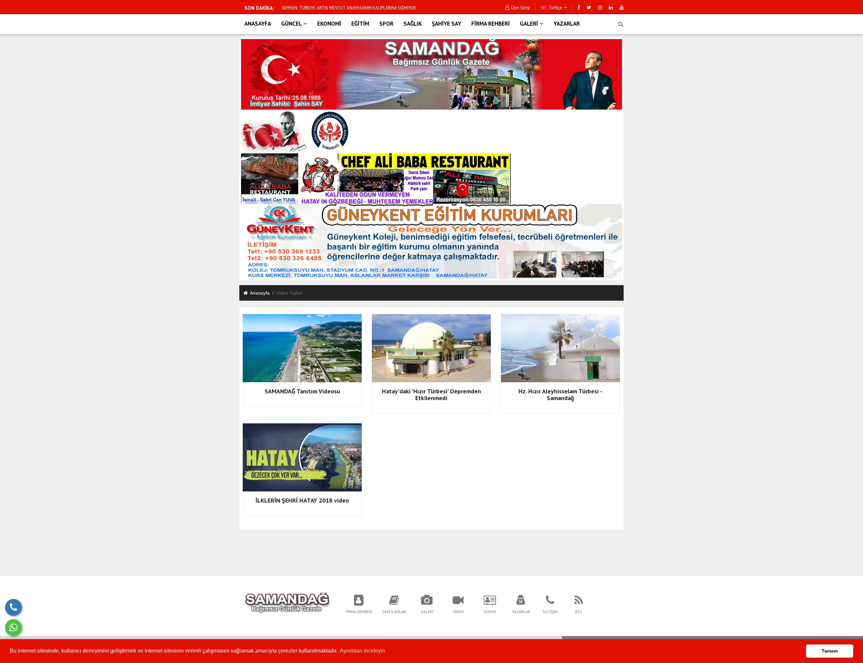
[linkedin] (611, 7)
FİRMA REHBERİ (490, 23)
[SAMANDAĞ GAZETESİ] (287, 603)
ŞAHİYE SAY (446, 23)
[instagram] (600, 7)
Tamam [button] (830, 651)
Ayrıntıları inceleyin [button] (362, 651)
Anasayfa (260, 293)
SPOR (386, 23)
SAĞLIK (413, 23)
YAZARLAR (567, 23)
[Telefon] (13, 607)
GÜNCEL (291, 23)
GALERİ (529, 23)
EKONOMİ (329, 23)
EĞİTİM (360, 23)
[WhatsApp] (13, 627)
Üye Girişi (520, 7)
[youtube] (622, 7)
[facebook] (578, 7)
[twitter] (589, 7)
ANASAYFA (257, 23)
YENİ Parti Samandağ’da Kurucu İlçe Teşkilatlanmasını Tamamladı (343, 8)
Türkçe (554, 7)
